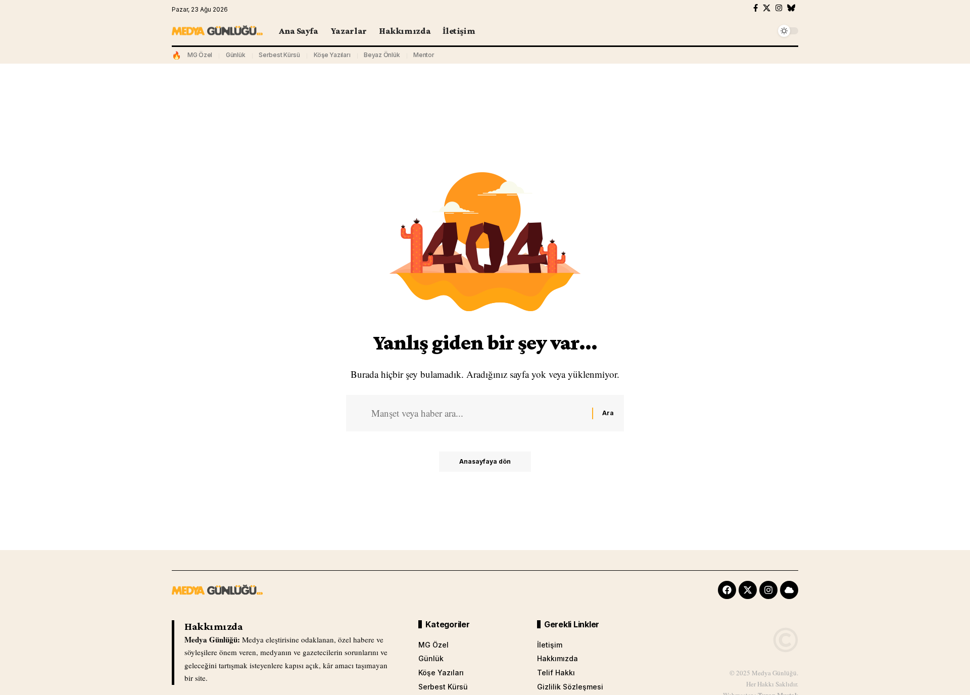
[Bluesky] (791, 8)
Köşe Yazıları (332, 55)
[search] (765, 30)
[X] (766, 8)
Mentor (423, 55)
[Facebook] (755, 8)
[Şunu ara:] (478, 413)
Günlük (236, 55)
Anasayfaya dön (485, 461)
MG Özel (199, 55)
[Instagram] (779, 8)
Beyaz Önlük (382, 55)
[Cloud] (789, 590)
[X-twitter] (748, 590)
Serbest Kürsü (279, 55)
